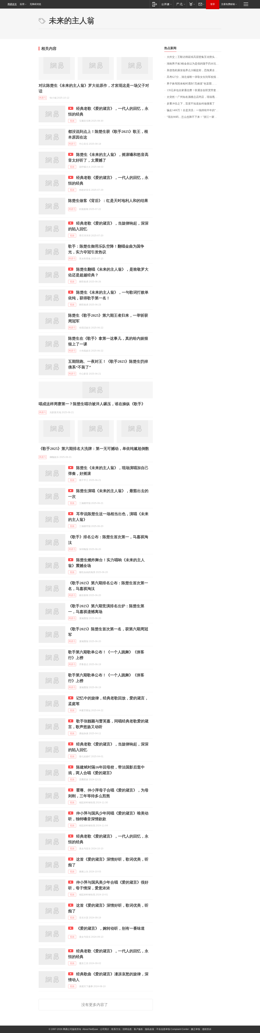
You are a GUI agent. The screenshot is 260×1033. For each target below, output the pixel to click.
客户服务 (138, 1029)
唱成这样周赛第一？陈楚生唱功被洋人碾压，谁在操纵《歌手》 (92, 404)
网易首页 (12, 4)
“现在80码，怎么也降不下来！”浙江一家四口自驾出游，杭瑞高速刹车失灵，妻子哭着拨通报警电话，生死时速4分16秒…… (194, 117)
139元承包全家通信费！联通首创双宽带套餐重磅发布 (194, 90)
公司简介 (104, 1029)
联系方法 (115, 1029)
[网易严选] (180, 4)
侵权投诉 (206, 1029)
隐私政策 (149, 1029)
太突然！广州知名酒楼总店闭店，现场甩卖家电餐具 (194, 97)
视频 (72, 121)
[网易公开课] (166, 4)
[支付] (191, 4)
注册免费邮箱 (228, 4)
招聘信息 (127, 1029)
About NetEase (90, 1029)
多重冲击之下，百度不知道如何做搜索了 (191, 103)
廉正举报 (195, 1029)
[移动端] (155, 4)
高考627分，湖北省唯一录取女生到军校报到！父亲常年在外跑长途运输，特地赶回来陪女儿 (194, 77)
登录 (212, 4)
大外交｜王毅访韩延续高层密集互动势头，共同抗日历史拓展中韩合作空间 (194, 57)
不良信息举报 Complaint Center (172, 1029)
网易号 (42, 97)
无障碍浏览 (35, 4)
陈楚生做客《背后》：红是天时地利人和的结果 (108, 200)
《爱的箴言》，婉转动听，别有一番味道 (110, 928)
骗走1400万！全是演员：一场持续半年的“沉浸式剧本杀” (194, 110)
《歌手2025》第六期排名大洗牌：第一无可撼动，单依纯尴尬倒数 (94, 448)
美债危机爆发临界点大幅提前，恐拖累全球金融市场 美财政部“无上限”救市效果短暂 (194, 70)
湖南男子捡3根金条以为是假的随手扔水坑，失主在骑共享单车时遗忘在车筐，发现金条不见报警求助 (194, 63)
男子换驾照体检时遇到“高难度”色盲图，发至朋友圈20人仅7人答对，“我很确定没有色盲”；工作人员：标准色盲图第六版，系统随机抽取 (194, 83)
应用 (22, 4)
